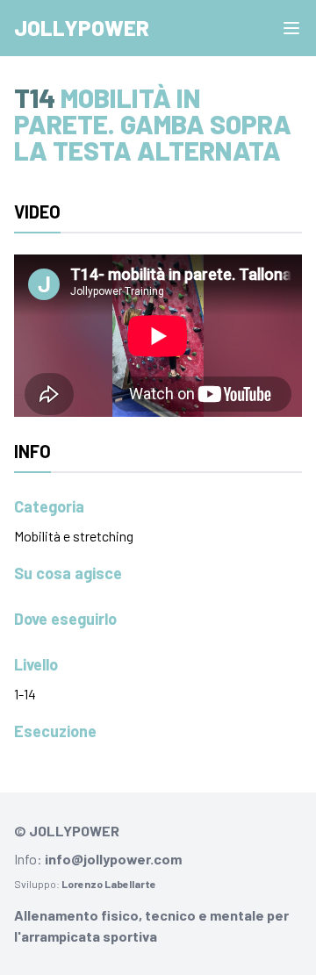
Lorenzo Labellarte (108, 884)
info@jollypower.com (113, 858)
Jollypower (81, 27)
